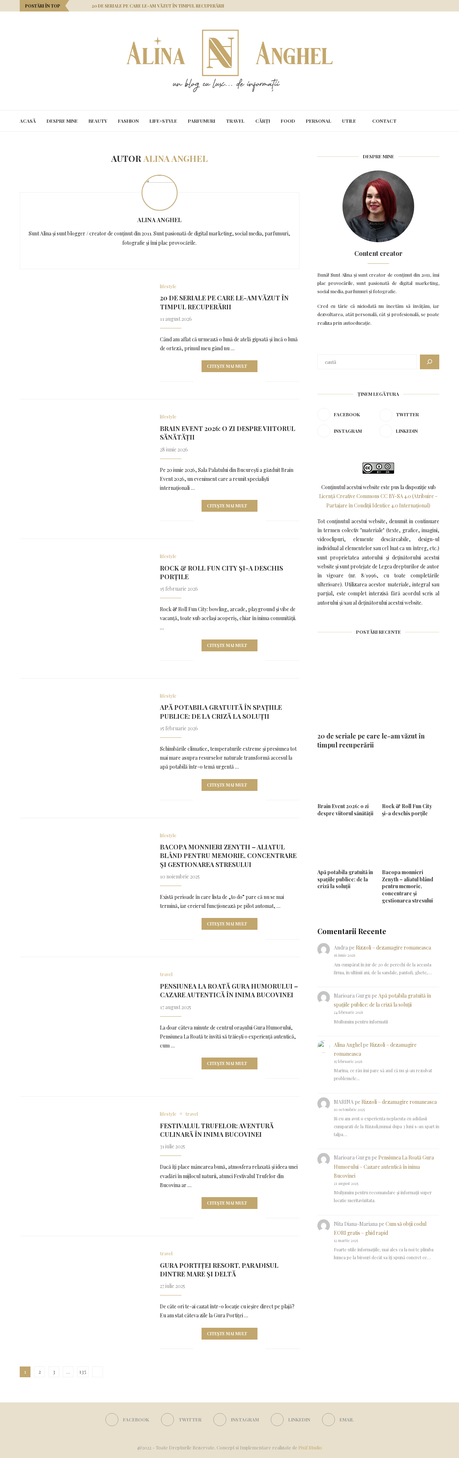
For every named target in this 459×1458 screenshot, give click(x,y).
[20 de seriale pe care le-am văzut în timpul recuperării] (84, 326)
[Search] (435, 121)
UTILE (349, 121)
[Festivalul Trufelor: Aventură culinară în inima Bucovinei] (84, 1154)
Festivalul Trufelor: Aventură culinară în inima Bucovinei (217, 1130)
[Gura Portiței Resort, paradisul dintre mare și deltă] (84, 1294)
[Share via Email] (260, 381)
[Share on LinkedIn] (230, 381)
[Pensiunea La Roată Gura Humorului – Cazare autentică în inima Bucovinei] (84, 1014)
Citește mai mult (227, 366)
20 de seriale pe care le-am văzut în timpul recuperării (158, 6)
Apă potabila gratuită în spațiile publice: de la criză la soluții (221, 711)
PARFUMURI (201, 121)
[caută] (429, 362)
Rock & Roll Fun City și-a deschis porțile (407, 810)
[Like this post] (199, 381)
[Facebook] (403, 5)
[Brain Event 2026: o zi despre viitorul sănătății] (84, 457)
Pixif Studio (310, 1447)
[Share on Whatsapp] (245, 381)
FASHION (128, 121)
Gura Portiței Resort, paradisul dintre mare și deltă (219, 1269)
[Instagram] (420, 5)
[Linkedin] (429, 5)
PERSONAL (318, 121)
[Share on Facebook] (207, 381)
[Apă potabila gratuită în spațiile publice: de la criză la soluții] (84, 736)
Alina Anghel (159, 220)
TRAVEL (235, 121)
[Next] (85, 5)
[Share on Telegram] (253, 381)
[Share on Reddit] (238, 381)
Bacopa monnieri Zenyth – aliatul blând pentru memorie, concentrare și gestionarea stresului (228, 856)
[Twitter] (411, 5)
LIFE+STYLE (163, 121)
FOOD (288, 121)
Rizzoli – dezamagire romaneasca (393, 947)
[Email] (437, 5)
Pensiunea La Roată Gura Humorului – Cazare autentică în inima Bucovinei (229, 990)
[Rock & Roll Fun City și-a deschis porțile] (84, 596)
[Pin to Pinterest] (222, 381)
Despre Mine (62, 121)
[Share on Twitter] (215, 381)
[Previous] (76, 5)
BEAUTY (98, 121)
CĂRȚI (262, 121)
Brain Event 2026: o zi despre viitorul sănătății (345, 810)
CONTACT (384, 121)
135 (82, 1371)
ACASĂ (28, 121)
